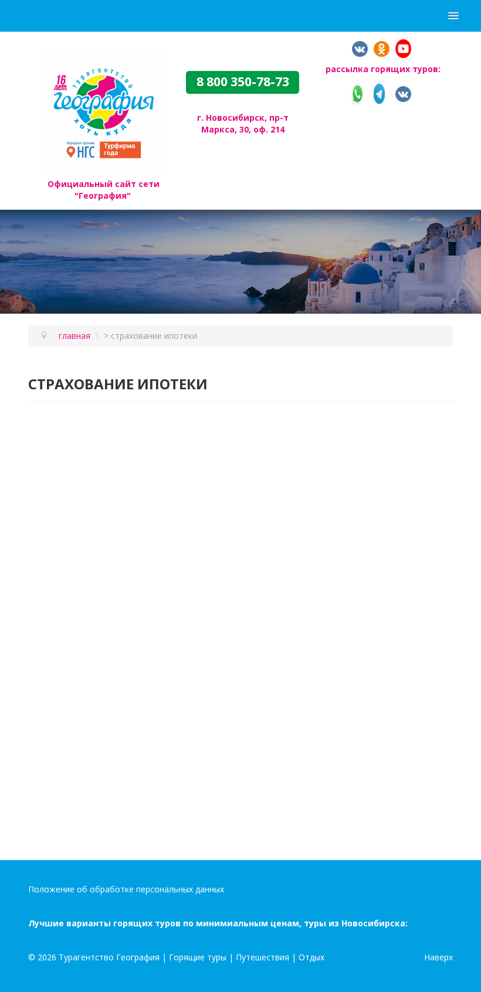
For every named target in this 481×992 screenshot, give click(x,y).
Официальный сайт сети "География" (104, 189)
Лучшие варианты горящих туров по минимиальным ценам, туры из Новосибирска (216, 923)
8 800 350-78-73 (243, 82)
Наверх (438, 957)
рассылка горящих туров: (383, 68)
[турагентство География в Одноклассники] (381, 47)
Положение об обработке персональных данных (126, 889)
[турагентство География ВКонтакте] (360, 47)
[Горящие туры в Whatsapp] (357, 92)
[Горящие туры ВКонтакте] (403, 92)
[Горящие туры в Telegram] (379, 92)
